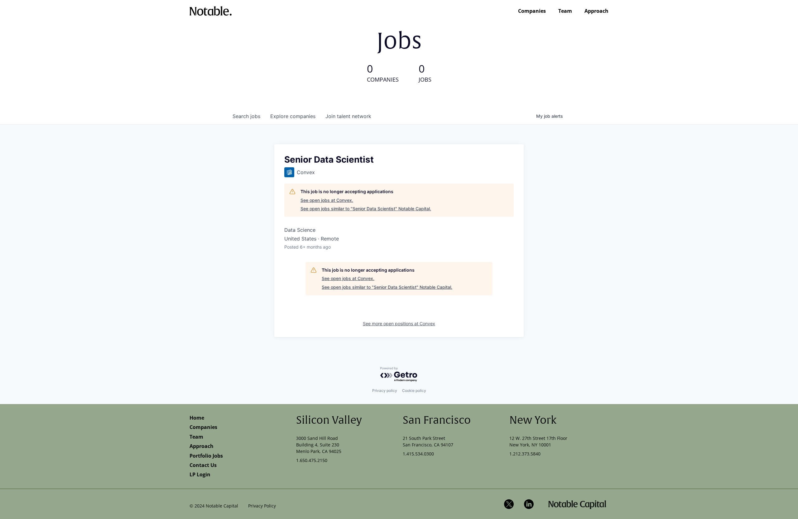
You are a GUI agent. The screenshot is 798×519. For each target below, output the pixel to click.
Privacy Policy (262, 506)
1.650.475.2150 (311, 460)
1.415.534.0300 (418, 454)
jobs (246, 116)
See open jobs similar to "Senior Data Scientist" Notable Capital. (365, 208)
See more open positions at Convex (399, 323)
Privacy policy (384, 390)
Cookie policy (414, 390)
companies (292, 116)
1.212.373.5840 (525, 454)
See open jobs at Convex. (326, 200)
